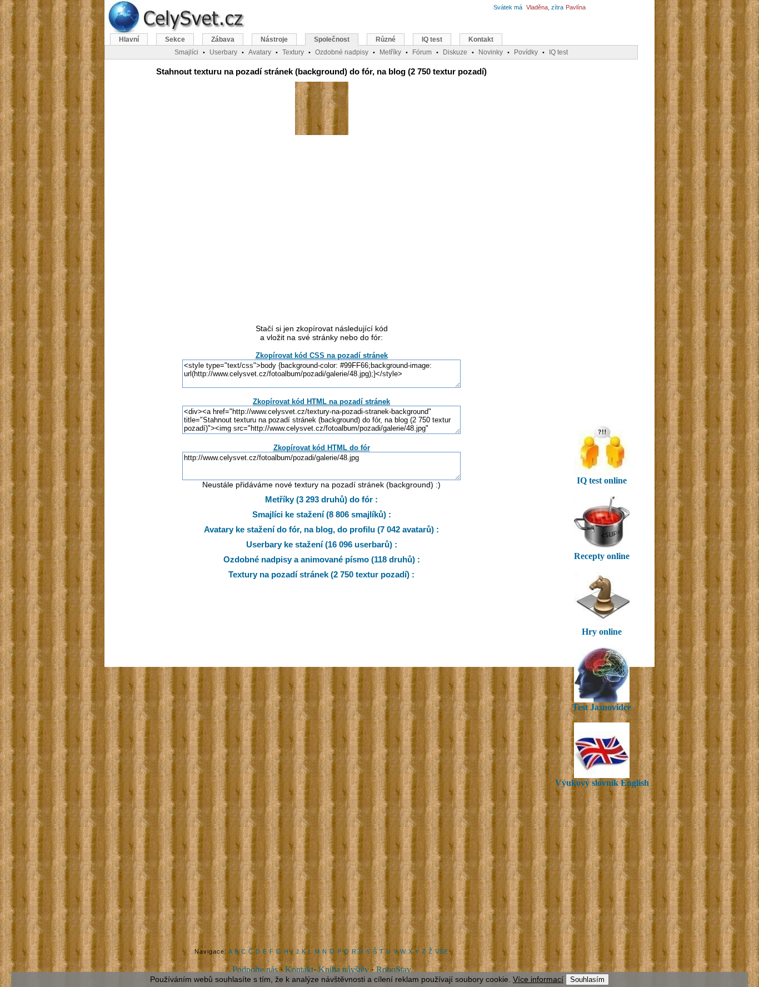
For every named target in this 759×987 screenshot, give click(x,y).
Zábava (222, 39)
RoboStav (393, 969)
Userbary (223, 52)
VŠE (441, 951)
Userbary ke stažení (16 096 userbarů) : (321, 544)
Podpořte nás (255, 969)
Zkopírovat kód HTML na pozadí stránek (321, 401)
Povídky (526, 52)
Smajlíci (186, 52)
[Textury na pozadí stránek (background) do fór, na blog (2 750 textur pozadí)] (321, 132)
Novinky (490, 52)
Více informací (538, 979)
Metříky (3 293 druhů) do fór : (321, 499)
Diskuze (455, 52)
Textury (293, 52)
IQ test (432, 39)
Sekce (175, 39)
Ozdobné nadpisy (341, 52)
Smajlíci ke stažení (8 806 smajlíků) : (321, 514)
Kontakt (299, 969)
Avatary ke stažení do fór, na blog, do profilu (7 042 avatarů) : (321, 529)
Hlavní (129, 39)
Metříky (390, 52)
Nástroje (274, 39)
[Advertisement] (321, 229)
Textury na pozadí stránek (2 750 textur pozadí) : (321, 574)
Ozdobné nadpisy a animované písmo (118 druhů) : (321, 559)
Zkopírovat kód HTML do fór (321, 447)
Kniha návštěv (343, 969)
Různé (386, 39)
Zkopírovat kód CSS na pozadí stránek (322, 355)
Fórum (422, 52)
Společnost (331, 39)
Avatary (259, 52)
